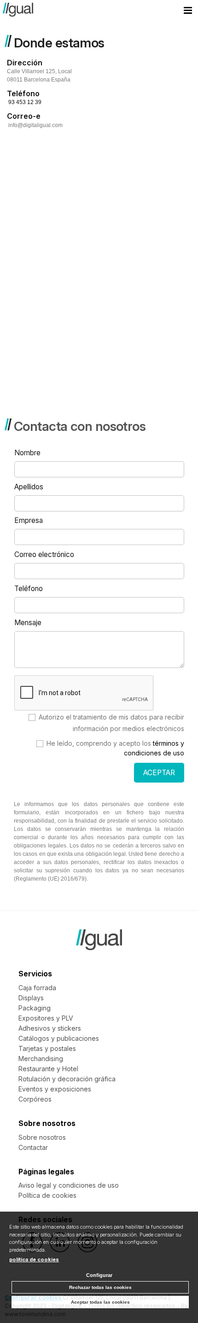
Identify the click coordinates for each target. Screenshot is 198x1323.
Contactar (33, 1147)
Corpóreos (35, 1099)
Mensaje (27, 622)
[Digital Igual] (18, 11)
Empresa (28, 520)
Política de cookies (47, 1195)
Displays (31, 998)
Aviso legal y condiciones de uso (68, 1185)
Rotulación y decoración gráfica (67, 1079)
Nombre (27, 452)
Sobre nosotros (42, 1137)
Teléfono (28, 588)
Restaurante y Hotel (48, 1069)
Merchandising (40, 1058)
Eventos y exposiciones (54, 1089)
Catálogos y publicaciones (58, 1038)
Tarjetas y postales (47, 1048)
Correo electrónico (44, 554)
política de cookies (34, 1259)
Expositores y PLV (45, 1018)
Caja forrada (37, 988)
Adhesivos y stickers (49, 1028)
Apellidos (28, 486)
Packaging (34, 1008)
